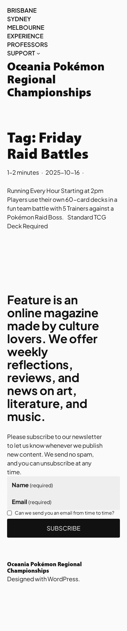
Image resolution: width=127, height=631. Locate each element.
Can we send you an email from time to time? (64, 512)
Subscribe (63, 528)
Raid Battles (48, 155)
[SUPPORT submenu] (38, 53)
